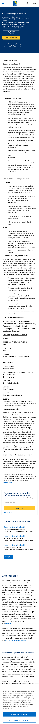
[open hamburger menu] (3, 3)
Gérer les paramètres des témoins (19, 720)
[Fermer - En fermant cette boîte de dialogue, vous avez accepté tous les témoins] (36, 687)
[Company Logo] (15, 3)
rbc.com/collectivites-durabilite (15, 640)
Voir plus (8, 557)
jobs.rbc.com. (7, 483)
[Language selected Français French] (28, 3)
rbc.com (8, 624)
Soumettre (19, 508)
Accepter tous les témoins (19, 714)
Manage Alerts (8, 512)
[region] (19, 704)
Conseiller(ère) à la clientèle (15, 527)
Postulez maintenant (11, 37)
